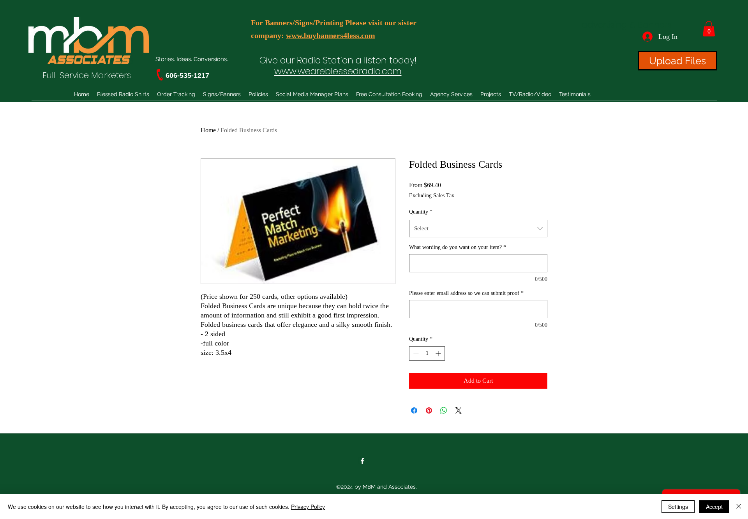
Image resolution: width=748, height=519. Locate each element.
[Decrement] (415, 353)
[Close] (738, 506)
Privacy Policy (308, 506)
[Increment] (439, 353)
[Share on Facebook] (414, 410)
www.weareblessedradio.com (338, 71)
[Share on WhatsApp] (443, 410)
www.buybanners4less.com (330, 35)
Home (208, 130)
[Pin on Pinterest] (429, 410)
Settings (678, 506)
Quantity (420, 212)
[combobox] (478, 228)
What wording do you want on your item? (457, 247)
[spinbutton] (427, 353)
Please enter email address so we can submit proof (466, 293)
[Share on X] (458, 410)
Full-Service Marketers (86, 75)
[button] (708, 28)
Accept (714, 506)
